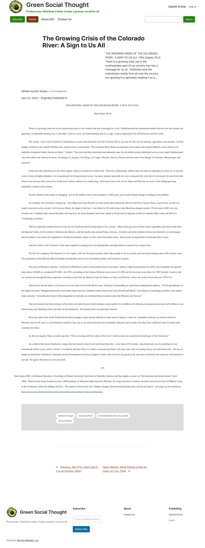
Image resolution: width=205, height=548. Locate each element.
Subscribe (81, 529)
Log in (192, 6)
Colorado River (85, 415)
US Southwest (65, 420)
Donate (32, 19)
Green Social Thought (57, 4)
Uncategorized (59, 91)
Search (189, 19)
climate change (65, 415)
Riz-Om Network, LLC (28, 540)
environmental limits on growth (113, 415)
